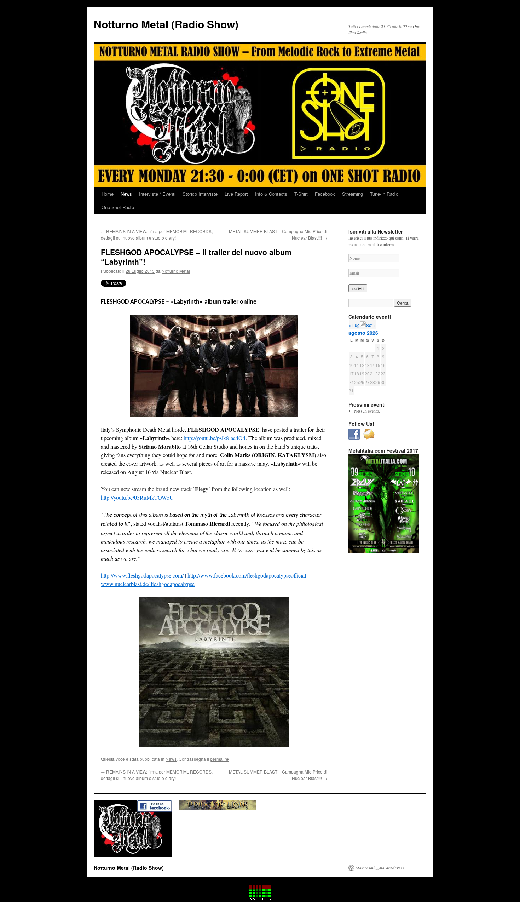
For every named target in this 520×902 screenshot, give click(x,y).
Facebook (325, 193)
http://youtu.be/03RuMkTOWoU (137, 497)
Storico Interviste (200, 193)
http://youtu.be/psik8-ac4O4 (214, 438)
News (126, 193)
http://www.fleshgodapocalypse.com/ (142, 575)
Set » (371, 325)
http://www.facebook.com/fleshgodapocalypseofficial (246, 575)
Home (108, 193)
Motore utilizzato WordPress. (380, 868)
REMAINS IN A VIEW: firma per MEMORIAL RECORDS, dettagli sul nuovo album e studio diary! (157, 234)
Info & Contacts (271, 193)
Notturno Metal (176, 271)
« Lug (354, 325)
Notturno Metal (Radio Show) (166, 23)
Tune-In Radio (384, 193)
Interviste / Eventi (157, 193)
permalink (219, 759)
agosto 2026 (363, 332)
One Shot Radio (118, 207)
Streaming (352, 193)
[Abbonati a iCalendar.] (363, 325)
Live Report (236, 193)
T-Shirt (301, 193)
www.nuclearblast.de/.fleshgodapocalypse (148, 583)
